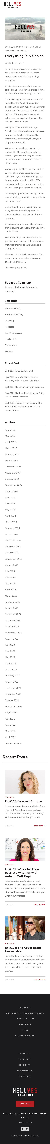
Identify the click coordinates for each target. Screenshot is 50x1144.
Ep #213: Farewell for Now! (19, 370)
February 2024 (12, 528)
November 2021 (13, 694)
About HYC (25, 1007)
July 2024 (10, 497)
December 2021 (13, 688)
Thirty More (11, 339)
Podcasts (9, 326)
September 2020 (13, 743)
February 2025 (12, 454)
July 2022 (10, 644)
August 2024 (11, 491)
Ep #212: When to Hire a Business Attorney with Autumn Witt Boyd (22, 872)
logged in (23, 287)
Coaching (10, 50)
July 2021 (10, 718)
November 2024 (13, 472)
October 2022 (12, 626)
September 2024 (13, 485)
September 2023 (13, 558)
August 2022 (11, 638)
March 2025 (11, 448)
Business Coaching (14, 314)
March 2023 (11, 595)
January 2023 (11, 608)
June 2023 (10, 577)
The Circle (25, 1024)
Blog (25, 1030)
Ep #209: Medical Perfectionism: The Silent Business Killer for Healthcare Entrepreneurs (23, 406)
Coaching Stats (25, 1036)
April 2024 (10, 515)
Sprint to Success (13, 333)
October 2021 (12, 700)
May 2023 (10, 583)
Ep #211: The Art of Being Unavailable (24, 386)
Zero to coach (25, 1019)
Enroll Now (25, 1103)
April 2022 (10, 663)
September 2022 (13, 632)
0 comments (23, 50)
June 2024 (10, 503)
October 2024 (12, 479)
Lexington (25, 1053)
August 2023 (11, 565)
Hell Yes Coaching (17, 47)
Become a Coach (13, 308)
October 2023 (12, 552)
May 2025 (10, 436)
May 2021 (10, 731)
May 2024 (10, 509)
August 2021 (11, 712)
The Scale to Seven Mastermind (25, 1013)
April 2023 (10, 589)
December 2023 (13, 540)
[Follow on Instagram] (27, 1129)
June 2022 (10, 651)
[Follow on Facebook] (23, 1129)
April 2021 (10, 737)
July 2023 (10, 571)
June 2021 (10, 724)
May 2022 (10, 657)
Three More (11, 345)
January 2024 (11, 534)
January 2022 (11, 681)
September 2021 (13, 706)
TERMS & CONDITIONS (19, 1136)
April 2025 (10, 442)
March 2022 (11, 669)
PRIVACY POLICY (33, 1136)
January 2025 (11, 460)
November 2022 (13, 620)
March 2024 (11, 522)
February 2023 (12, 601)
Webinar (9, 351)
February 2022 (12, 675)
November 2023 (13, 546)
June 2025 (10, 429)
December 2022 (13, 614)
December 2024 (13, 466)
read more (38, 826)
